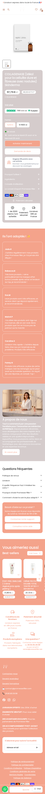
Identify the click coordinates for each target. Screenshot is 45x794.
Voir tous (35, 553)
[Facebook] (4, 699)
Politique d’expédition (32, 768)
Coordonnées (30, 775)
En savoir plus (11, 452)
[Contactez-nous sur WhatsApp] (5, 789)
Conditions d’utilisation (13, 768)
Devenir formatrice (10, 683)
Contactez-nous (10, 673)
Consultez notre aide (23, 526)
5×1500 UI (23, 125)
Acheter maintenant (22, 143)
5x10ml (10, 125)
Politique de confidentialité (22, 765)
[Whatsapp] (14, 699)
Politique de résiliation (22, 778)
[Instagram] (9, 699)
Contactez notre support (22, 519)
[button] (6, 64)
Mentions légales (16, 775)
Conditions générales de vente (22, 771)
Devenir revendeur (10, 678)
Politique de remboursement (22, 762)
